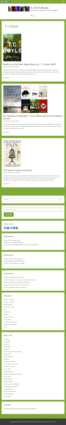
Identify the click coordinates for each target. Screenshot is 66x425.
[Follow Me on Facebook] (4, 1)
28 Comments (15, 121)
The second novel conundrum (17, 170)
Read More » (6, 78)
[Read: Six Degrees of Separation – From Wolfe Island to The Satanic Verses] (25, 99)
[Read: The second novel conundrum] (12, 153)
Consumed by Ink (8, 356)
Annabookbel (7, 341)
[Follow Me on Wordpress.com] (10, 1)
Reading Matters (8, 379)
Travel (5, 327)
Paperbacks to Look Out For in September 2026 (16, 285)
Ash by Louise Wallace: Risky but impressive (15, 287)
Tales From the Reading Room (11, 384)
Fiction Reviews (8, 304)
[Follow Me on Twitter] (6, 1)
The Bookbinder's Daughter (11, 386)
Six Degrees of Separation (10, 322)
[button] (63, 2)
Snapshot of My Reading (10, 324)
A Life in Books (40, 7)
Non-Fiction (7, 312)
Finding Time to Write (9, 361)
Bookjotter (6, 349)
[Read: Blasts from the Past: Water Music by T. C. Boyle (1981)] (12, 47)
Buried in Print (7, 354)
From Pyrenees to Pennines (11, 364)
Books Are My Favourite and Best (12, 351)
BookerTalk (6, 344)
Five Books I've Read (9, 307)
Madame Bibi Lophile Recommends (13, 374)
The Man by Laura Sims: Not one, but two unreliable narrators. (20, 280)
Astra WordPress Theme (50, 421)
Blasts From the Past (9, 299)
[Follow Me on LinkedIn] (8, 1)
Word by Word (7, 396)
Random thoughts (8, 317)
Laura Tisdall (7, 369)
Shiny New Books (8, 381)
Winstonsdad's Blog (9, 394)
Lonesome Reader (8, 371)
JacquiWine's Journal (9, 366)
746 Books (6, 339)
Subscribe (9, 214)
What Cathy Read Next (10, 391)
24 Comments (15, 66)
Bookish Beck (7, 346)
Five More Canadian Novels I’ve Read (13, 277)
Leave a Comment (15, 172)
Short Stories (7, 319)
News (5, 309)
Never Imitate (7, 376)
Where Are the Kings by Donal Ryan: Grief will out (16, 282)
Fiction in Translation (9, 302)
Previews (6, 314)
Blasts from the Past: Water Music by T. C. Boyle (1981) (29, 64)
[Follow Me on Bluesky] (2, 1)
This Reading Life (8, 389)
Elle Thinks (6, 359)
